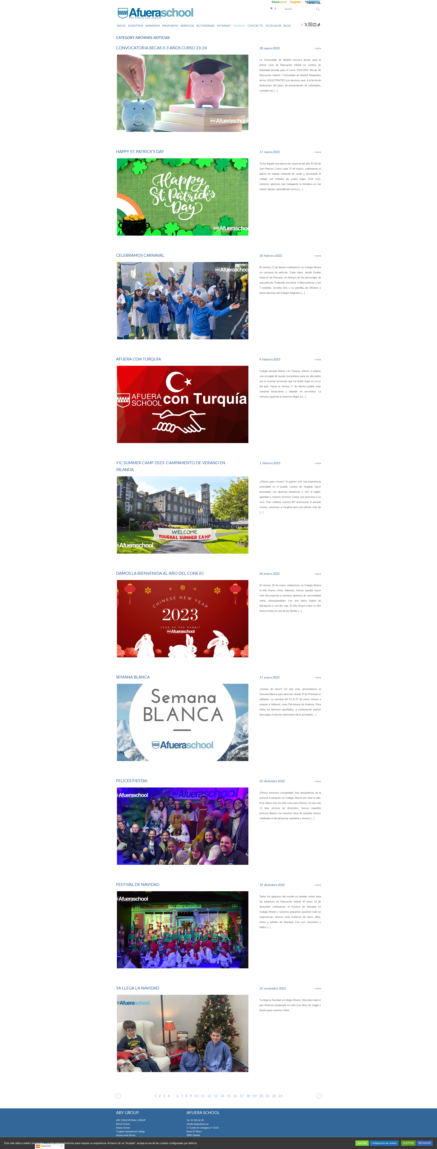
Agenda (239, 25)
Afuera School (123, 1127)
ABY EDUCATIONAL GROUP (131, 1120)
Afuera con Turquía (138, 358)
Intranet (224, 25)
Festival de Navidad (137, 884)
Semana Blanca (133, 676)
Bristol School (123, 1124)
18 (248, 1096)
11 (203, 1096)
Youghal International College (130, 1131)
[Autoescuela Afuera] (313, 2)
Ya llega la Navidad (137, 987)
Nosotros (135, 25)
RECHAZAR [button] (425, 1143)
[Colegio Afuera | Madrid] (155, 13)
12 (209, 1096)
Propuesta (170, 25)
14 (222, 1096)
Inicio (121, 25)
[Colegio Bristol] (279, 2)
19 (255, 1096)
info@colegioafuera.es (198, 1124)
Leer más (362, 1143)
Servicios (187, 25)
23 (281, 1096)
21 (268, 1096)
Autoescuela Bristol (125, 1135)
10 (196, 1096)
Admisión (153, 25)
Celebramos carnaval (140, 255)
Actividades (205, 25)
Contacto (255, 25)
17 (242, 1096)
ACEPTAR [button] (408, 1143)
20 (261, 1096)
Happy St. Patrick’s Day (140, 151)
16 (235, 1096)
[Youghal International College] (296, 2)
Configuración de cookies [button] (384, 1143)
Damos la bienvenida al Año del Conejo (159, 573)
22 (274, 1096)
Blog (287, 25)
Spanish (45, 1146)
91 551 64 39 (273, 25)
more (318, 48)
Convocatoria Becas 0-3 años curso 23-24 (161, 47)
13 (216, 1096)
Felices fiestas (131, 780)
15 (229, 1096)
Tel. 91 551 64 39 (195, 1120)
